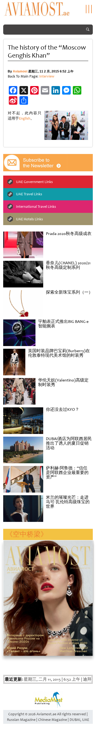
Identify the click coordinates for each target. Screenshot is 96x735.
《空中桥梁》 (26, 534)
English (24, 118)
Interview (46, 76)
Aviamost (20, 71)
